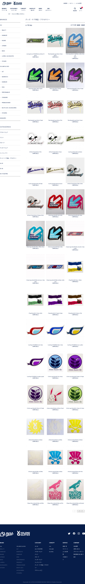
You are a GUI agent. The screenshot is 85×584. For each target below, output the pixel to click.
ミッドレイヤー (38, 562)
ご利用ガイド (65, 558)
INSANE (2, 554)
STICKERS (19, 573)
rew (1, 546)
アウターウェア (38, 551)
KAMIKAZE (2, 551)
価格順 (78, 25)
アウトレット (38, 570)
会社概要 (76, 546)
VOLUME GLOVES (21, 546)
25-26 (36, 546)
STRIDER (2, 557)
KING (18, 557)
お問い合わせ (77, 549)
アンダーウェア (38, 559)
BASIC (1, 559)
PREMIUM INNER (21, 565)
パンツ (36, 554)
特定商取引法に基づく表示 (79, 556)
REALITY (2, 549)
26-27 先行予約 (38, 549)
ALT (18, 549)
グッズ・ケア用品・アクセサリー (18, 13)
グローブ (37, 557)
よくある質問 (65, 553)
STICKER (2, 567)
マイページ (65, 549)
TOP (9, 13)
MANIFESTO (20, 551)
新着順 (83, 25)
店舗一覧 (65, 546)
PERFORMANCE (21, 559)
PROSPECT (19, 562)
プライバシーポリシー (79, 551)
